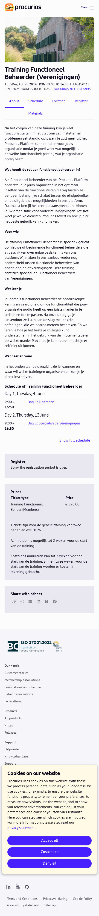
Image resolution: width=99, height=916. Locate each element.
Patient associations (19, 694)
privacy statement (21, 827)
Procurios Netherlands (71, 89)
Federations (13, 701)
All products (13, 718)
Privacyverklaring (55, 899)
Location (59, 101)
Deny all (49, 863)
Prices (9, 725)
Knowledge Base (16, 756)
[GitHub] (26, 887)
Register (81, 101)
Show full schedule (74, 440)
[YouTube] (17, 887)
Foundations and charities (23, 687)
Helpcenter (12, 749)
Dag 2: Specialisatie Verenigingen (54, 423)
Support (10, 742)
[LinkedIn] (8, 887)
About (14, 101)
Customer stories (16, 673)
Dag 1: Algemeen (41, 401)
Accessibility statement (23, 905)
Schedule (35, 101)
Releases (10, 732)
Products (11, 711)
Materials (35, 113)
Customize (49, 852)
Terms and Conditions (22, 899)
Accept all (49, 840)
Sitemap (50, 905)
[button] (14, 601)
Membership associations (22, 680)
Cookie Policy (82, 899)
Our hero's (12, 666)
